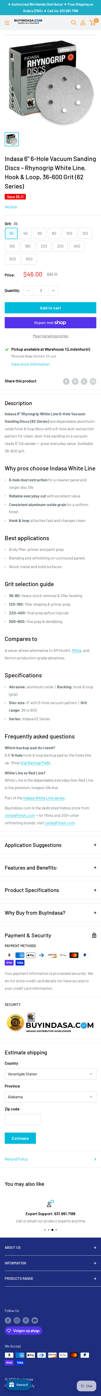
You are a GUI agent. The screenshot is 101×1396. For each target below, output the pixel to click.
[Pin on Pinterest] (75, 381)
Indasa (11, 207)
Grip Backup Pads (35, 762)
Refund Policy (16, 1159)
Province (12, 1086)
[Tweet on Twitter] (84, 381)
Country (11, 1063)
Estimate (20, 1138)
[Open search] (73, 22)
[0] (92, 22)
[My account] (83, 22)
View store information (30, 364)
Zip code (12, 1108)
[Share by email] (93, 381)
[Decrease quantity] (28, 290)
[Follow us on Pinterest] (26, 1320)
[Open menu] (7, 23)
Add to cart (50, 307)
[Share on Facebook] (66, 381)
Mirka (76, 650)
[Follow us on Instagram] (17, 1320)
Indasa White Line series (44, 797)
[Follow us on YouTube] (34, 1320)
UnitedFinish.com (20, 815)
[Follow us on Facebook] (8, 1320)
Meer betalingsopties (50, 335)
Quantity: (12, 290)
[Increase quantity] (53, 290)
